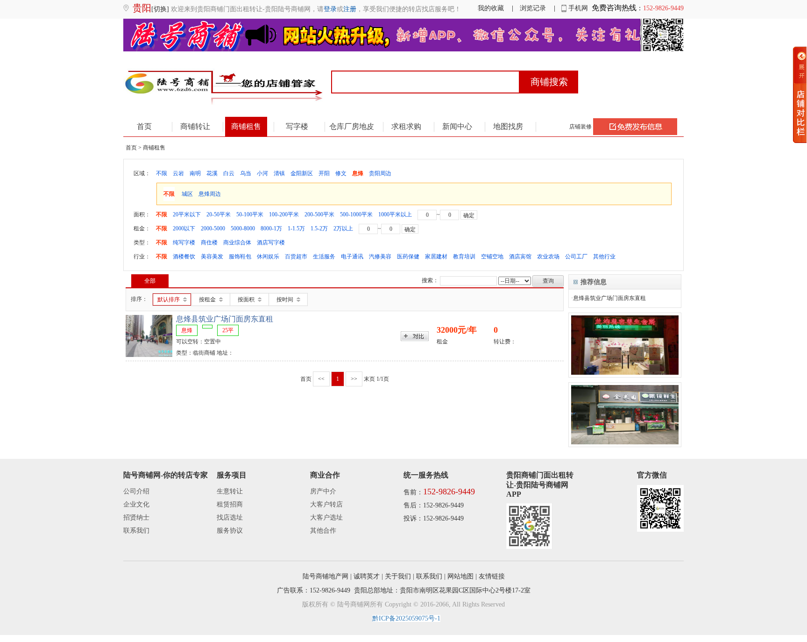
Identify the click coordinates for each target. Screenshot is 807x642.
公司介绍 (136, 491)
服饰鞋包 (240, 256)
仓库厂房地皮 (351, 126)
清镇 (279, 173)
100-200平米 (284, 214)
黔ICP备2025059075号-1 (406, 618)
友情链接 (492, 576)
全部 (150, 281)
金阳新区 (301, 173)
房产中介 (323, 491)
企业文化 (136, 504)
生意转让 (230, 491)
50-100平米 (249, 214)
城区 (187, 194)
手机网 (577, 8)
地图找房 (508, 126)
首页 (144, 126)
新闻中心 (457, 126)
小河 (262, 173)
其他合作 (323, 530)
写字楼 (297, 126)
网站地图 (460, 576)
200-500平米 (319, 214)
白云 (228, 173)
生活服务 (324, 256)
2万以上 (343, 228)
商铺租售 (246, 126)
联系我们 (136, 530)
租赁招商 (230, 504)
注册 (349, 9)
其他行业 (604, 256)
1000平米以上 (395, 214)
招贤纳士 (136, 517)
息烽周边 (209, 194)
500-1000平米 (356, 214)
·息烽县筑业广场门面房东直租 (608, 298)
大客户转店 (326, 504)
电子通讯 (352, 256)
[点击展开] (800, 95)
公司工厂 (576, 256)
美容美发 (212, 256)
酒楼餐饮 (184, 256)
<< (321, 379)
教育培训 (464, 256)
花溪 (212, 173)
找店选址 (230, 517)
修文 (341, 173)
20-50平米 (218, 214)
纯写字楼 (184, 242)
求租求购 (406, 126)
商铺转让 (195, 126)
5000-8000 (243, 228)
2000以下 (184, 228)
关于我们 (398, 576)
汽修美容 (380, 256)
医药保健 (408, 256)
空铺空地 (492, 256)
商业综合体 (237, 242)
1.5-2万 (319, 228)
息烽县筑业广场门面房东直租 (224, 319)
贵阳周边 (380, 173)
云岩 (178, 173)
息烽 (357, 173)
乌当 (245, 173)
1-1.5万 (296, 228)
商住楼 (209, 242)
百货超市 (296, 256)
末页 (369, 379)
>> (354, 379)
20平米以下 (187, 214)
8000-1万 (271, 228)
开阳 (324, 173)
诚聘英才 (367, 576)
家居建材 (436, 256)
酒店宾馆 (520, 256)
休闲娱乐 (268, 256)
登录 (330, 9)
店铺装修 (580, 126)
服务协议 (230, 530)
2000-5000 (213, 228)
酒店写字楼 (271, 242)
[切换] (160, 9)
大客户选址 (326, 517)
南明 (195, 173)
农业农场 (548, 256)
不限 (161, 173)
